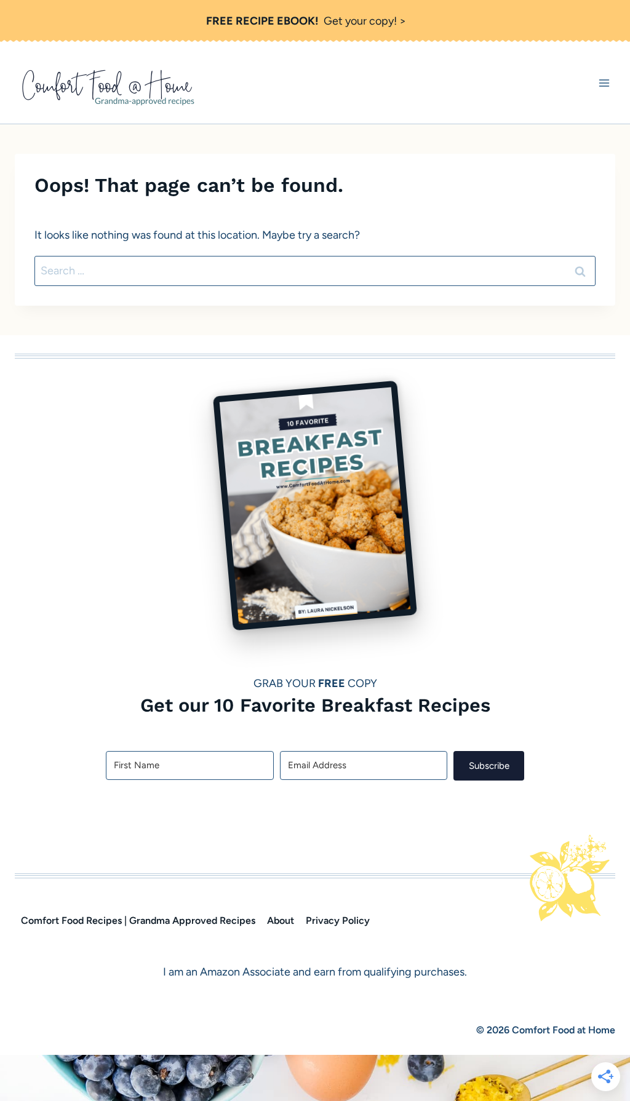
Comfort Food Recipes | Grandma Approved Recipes (138, 920)
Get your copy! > (306, 21)
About (280, 920)
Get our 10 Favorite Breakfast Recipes (315, 705)
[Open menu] (603, 82)
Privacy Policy (338, 920)
